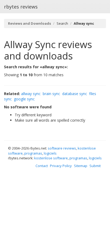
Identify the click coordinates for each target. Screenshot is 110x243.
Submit (95, 165)
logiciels (50, 153)
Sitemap (80, 165)
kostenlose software (51, 158)
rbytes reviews (21, 6)
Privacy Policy (61, 165)
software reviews (62, 148)
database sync (74, 93)
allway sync (31, 93)
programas (33, 153)
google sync (24, 98)
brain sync (51, 93)
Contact (42, 165)
